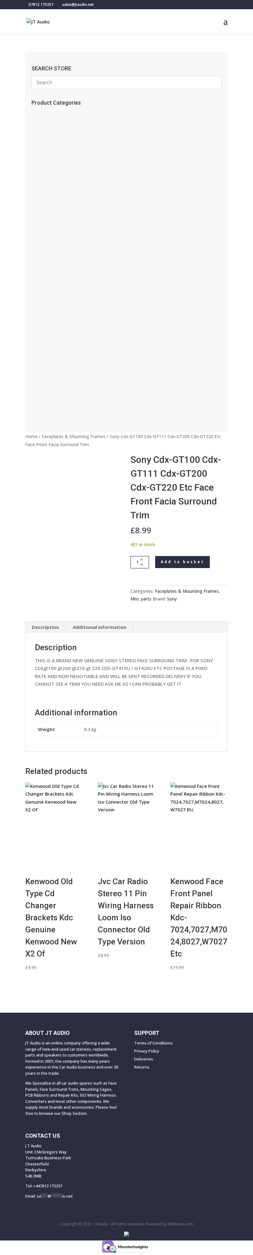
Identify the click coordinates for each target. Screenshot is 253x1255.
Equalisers (47, 307)
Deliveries (143, 1059)
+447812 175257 (47, 1186)
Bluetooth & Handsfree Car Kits (69, 195)
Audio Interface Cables (61, 266)
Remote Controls (54, 134)
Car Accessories (54, 114)
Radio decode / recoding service (71, 124)
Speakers (46, 358)
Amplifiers (47, 338)
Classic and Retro (56, 407)
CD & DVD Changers (59, 327)
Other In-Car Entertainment (66, 317)
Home (31, 436)
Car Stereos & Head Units (66, 348)
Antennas (45, 185)
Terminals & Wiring (59, 297)
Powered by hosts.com (169, 1224)
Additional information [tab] (99, 627)
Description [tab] (45, 627)
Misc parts (141, 599)
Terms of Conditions (153, 1043)
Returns (141, 1067)
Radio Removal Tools (59, 226)
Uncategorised (52, 144)
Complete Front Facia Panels (69, 397)
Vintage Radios (52, 154)
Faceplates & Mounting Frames (74, 436)
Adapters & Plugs (55, 287)
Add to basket (182, 561)
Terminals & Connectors (63, 256)
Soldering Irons (51, 164)
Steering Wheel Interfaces (64, 236)
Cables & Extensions (58, 205)
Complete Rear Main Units (63, 386)
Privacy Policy (146, 1051)
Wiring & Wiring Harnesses (67, 277)
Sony (172, 599)
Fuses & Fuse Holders (58, 246)
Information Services (58, 175)
